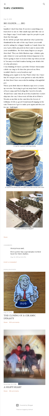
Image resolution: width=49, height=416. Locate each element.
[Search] (44, 3)
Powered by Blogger (26, 405)
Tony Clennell (14, 8)
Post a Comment (10, 262)
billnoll (30, 409)
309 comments (14, 322)
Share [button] (5, 237)
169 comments (14, 391)
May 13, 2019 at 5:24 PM (18, 257)
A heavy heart (13, 387)
